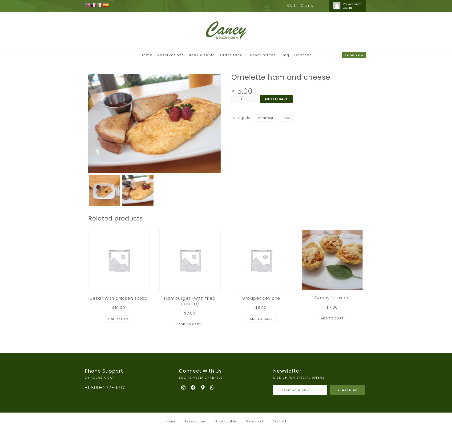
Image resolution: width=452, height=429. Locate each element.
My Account (352, 4)
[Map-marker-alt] (203, 387)
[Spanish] (106, 5)
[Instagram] (183, 387)
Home (147, 55)
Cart (291, 5)
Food (286, 118)
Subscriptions (262, 55)
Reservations (170, 55)
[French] (94, 5)
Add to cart (276, 99)
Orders (306, 5)
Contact (302, 55)
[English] (88, 5)
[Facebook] (193, 387)
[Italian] (100, 5)
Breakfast (265, 118)
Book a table (202, 55)
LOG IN (347, 8)
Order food (231, 55)
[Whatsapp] (212, 387)
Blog (285, 55)
